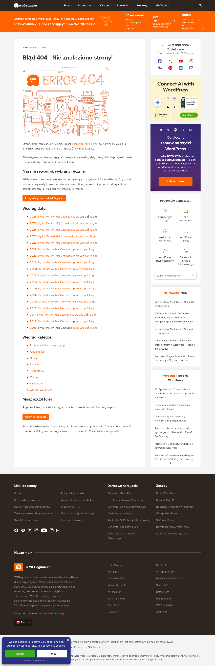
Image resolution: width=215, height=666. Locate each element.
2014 (33, 295)
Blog (67, 5)
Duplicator (162, 565)
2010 (33, 321)
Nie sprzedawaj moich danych (78, 513)
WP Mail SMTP (116, 592)
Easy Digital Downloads (170, 578)
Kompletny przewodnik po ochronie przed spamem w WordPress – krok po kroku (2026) (175, 344)
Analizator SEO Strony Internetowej (128, 520)
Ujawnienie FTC (70, 506)
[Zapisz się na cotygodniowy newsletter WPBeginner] (191, 68)
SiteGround (94, 647)
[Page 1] (170, 463)
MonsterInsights (117, 585)
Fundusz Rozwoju (71, 520)
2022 (33, 243)
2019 (33, 262)
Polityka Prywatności (73, 493)
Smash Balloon (116, 598)
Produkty (142, 5)
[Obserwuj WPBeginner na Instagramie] (191, 61)
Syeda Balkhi (48, 586)
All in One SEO (116, 578)
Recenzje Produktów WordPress (175, 506)
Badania (34, 364)
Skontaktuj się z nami (26, 520)
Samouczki (36, 383)
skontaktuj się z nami (84, 144)
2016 (33, 282)
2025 (33, 223)
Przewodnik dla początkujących (48, 345)
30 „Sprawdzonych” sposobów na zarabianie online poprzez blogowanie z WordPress (175, 393)
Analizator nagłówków (121, 513)
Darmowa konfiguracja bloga (172, 533)
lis (91, 223)
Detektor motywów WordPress (125, 500)
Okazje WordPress (166, 513)
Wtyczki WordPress (41, 390)
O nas (17, 493)
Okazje (104, 5)
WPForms (113, 571)
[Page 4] (180, 463)
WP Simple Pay (165, 571)
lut (43, 216)
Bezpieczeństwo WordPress (172, 527)
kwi (53, 216)
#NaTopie (161, 5)
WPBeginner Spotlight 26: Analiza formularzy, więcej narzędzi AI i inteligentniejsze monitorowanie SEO (174, 317)
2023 (33, 236)
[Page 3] (177, 463)
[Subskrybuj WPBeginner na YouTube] (181, 61)
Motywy (34, 377)
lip (73, 216)
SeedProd (113, 605)
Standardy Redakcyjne (27, 500)
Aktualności (37, 351)
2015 (33, 288)
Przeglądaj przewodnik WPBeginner (44, 198)
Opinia (34, 358)
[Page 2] (174, 463)
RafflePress (162, 592)
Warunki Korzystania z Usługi (78, 500)
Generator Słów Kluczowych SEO (127, 506)
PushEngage (163, 598)
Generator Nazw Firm (120, 493)
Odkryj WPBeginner (35, 416)
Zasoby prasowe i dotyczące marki (34, 513)
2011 (33, 315)
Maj (58, 216)
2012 (33, 308)
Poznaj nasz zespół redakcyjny (32, 506)
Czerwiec (66, 216)
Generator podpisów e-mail (123, 527)
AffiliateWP (162, 612)
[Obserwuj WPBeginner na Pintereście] (170, 68)
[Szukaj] (200, 5)
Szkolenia (122, 5)
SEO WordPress (165, 520)
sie (77, 216)
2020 (33, 256)
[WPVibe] (175, 99)
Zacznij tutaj (85, 5)
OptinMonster (116, 565)
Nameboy (113, 612)
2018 (33, 269)
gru (95, 223)
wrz (82, 223)
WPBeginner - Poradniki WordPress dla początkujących (26, 5)
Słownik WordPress (167, 500)
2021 (33, 249)
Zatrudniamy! (56, 613)
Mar (48, 216)
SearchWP (162, 585)
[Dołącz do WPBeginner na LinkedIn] (181, 68)
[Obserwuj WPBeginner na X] (170, 61)
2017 (33, 275)
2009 (33, 328)
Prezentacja (37, 371)
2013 (33, 302)
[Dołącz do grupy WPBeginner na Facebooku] (160, 68)
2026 (33, 217)
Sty (40, 216)
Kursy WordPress (166, 493)
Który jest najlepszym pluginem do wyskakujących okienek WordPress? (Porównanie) (173, 432)
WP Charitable (164, 605)
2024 (33, 230)
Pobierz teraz (175, 181)
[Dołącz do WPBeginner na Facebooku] (160, 61)
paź (87, 223)
